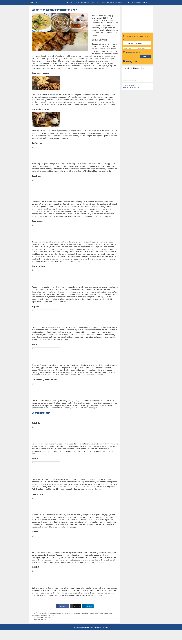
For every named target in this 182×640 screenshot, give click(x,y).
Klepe (101, 613)
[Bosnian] (129, 72)
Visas (129, 2)
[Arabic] (126, 72)
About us (73, 2)
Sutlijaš (47, 615)
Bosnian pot (69, 613)
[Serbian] (126, 77)
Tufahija (53, 615)
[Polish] (136, 74)
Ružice (106, 613)
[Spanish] (131, 77)
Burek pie (77, 613)
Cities (97, 2)
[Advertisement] (137, 19)
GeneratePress (102, 627)
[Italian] (131, 74)
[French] (126, 74)
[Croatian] (134, 72)
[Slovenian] (129, 77)
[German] (129, 74)
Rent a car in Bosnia (131, 88)
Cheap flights (128, 85)
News (104, 2)
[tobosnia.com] (35, 2)
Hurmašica (84, 613)
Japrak (91, 613)
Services (121, 2)
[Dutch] (136, 72)
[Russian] (124, 77)
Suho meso (41, 615)
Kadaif (96, 613)
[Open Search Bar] (151, 2)
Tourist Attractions (86, 2)
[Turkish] (136, 77)
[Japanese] (134, 74)
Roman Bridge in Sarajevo (42, 617)
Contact (145, 2)
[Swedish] (134, 77)
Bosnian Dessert (58, 613)
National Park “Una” (40, 619)
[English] (124, 74)
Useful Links (136, 2)
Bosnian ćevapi (47, 613)
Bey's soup (37, 613)
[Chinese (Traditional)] (131, 72)
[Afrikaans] (124, 72)
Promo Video (112, 2)
